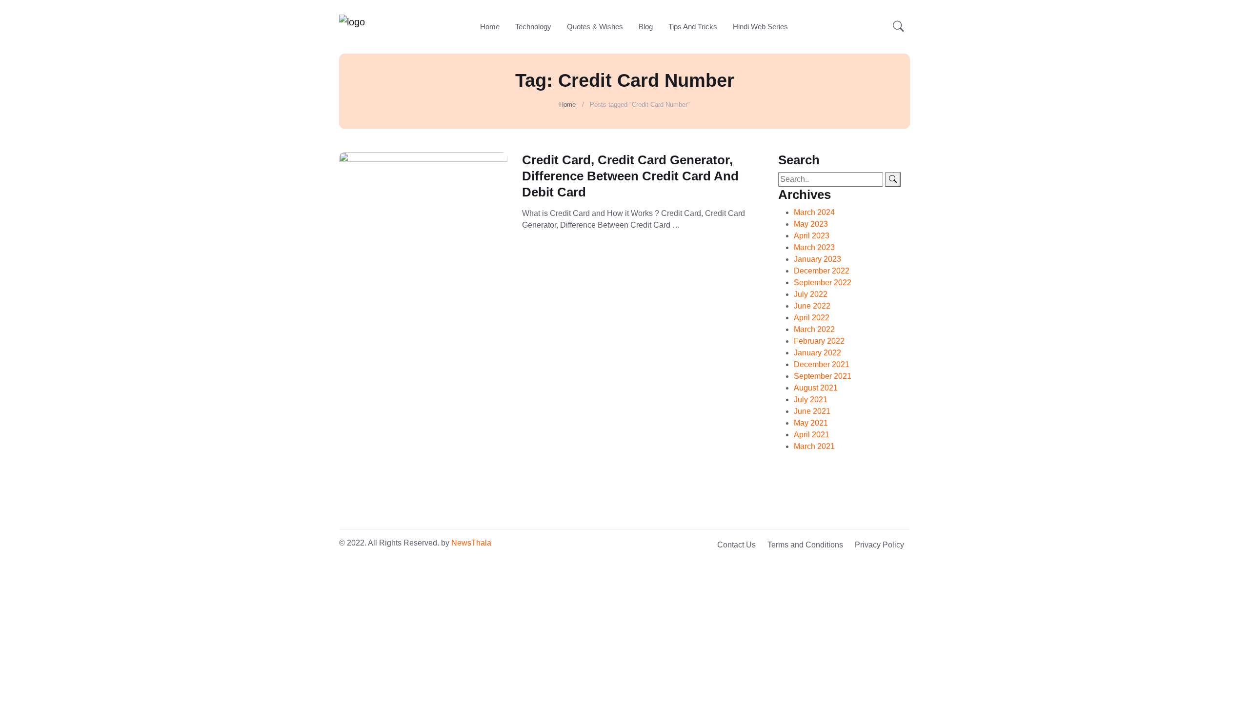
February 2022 (819, 341)
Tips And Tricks (692, 26)
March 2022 (814, 329)
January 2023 (817, 259)
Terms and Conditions (805, 545)
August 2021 (816, 388)
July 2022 (810, 294)
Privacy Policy (879, 545)
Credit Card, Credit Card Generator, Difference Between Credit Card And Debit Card (630, 176)
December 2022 (821, 271)
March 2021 (814, 446)
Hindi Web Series (760, 26)
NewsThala (471, 543)
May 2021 (811, 423)
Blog (646, 26)
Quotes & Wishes (595, 26)
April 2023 (811, 236)
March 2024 (814, 212)
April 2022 (811, 317)
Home (490, 26)
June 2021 (812, 411)
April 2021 (811, 434)
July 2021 (810, 399)
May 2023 (811, 224)
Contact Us (736, 545)
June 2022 (812, 306)
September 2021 (822, 376)
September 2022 (822, 282)
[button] (898, 27)
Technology (533, 26)
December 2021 (821, 364)
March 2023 (814, 247)
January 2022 (817, 353)
